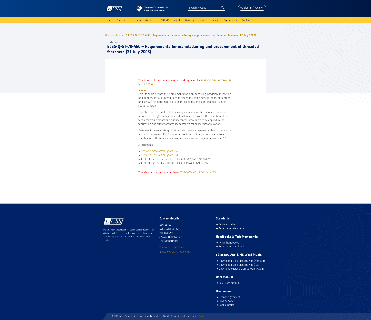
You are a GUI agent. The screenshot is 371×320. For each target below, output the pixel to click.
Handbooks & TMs (142, 20)
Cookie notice (226, 305)
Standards (122, 20)
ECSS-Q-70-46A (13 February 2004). (199, 172)
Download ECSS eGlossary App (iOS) (239, 264)
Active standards (228, 224)
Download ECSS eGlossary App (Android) (242, 260)
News (202, 20)
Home (109, 20)
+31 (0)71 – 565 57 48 (172, 247)
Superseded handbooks (232, 246)
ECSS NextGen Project (169, 20)
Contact (246, 20)
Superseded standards (231, 228)
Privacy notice (227, 301)
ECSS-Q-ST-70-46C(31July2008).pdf (160, 155)
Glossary (189, 20)
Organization (230, 20)
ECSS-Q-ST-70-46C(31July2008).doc (160, 151)
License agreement (229, 297)
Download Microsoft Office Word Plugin (241, 268)
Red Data (199, 316)
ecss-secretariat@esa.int (175, 251)
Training (214, 20)
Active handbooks (229, 242)
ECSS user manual (229, 283)
